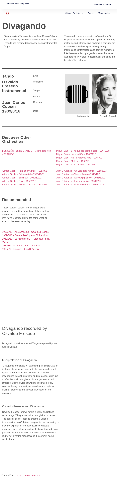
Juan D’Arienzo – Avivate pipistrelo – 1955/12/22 (80, 177)
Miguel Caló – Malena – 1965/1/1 (73, 161)
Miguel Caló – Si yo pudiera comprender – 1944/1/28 (83, 151)
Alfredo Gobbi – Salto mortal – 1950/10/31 (23, 174)
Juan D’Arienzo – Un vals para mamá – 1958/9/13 (81, 171)
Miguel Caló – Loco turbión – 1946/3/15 (76, 154)
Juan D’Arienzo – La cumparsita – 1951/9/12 (78, 181)
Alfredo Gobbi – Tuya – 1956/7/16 (19, 181)
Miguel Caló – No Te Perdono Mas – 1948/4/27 (80, 157)
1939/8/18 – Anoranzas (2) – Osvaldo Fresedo (25, 232)
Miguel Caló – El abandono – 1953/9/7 (75, 164)
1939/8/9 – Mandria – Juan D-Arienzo (21, 245)
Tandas (91, 13)
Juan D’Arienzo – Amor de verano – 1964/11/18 (80, 184)
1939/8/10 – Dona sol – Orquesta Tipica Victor (25, 235)
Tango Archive (104, 13)
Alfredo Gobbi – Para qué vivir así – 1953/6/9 (24, 171)
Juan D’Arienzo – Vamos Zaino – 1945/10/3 (78, 174)
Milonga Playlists (72, 13)
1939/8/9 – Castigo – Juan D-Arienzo (21, 249)
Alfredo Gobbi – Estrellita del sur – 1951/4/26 (24, 184)
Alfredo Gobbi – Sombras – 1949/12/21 (22, 177)
